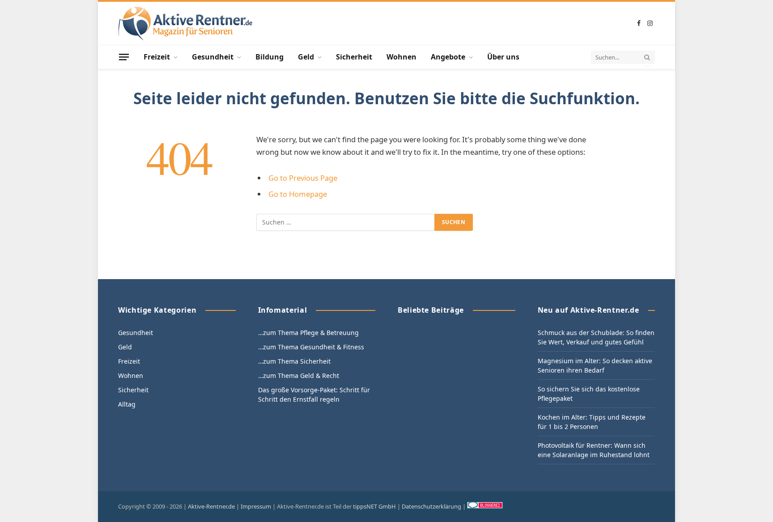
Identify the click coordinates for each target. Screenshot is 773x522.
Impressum (256, 506)
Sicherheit (354, 57)
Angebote (448, 57)
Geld (306, 57)
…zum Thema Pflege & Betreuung (308, 332)
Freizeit (157, 57)
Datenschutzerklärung (431, 506)
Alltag (127, 404)
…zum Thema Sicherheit (294, 361)
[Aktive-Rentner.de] (185, 23)
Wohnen (401, 57)
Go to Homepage (297, 194)
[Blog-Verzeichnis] (485, 506)
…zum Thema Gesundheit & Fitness (311, 347)
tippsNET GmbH (374, 506)
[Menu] (124, 56)
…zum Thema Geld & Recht (298, 375)
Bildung (269, 57)
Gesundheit (213, 57)
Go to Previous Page (302, 178)
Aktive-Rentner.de (211, 506)
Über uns (503, 57)
